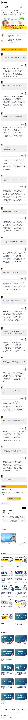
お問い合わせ (3, 712)
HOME (2, 709)
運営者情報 (20, 712)
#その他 (3, 503)
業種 (6, 709)
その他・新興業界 (15, 10)
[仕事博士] (4, 2)
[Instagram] (8, 717)
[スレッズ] (11, 717)
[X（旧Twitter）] (6, 717)
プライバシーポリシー (12, 712)
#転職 (8, 503)
